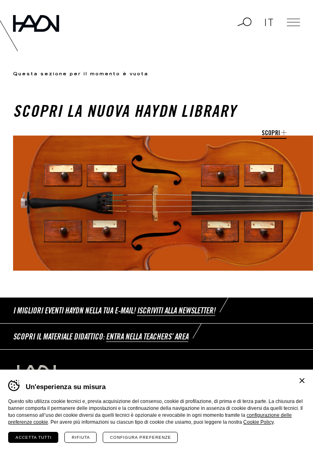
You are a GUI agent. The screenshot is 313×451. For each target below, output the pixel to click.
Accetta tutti (33, 437)
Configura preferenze (140, 437)
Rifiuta (81, 437)
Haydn (36, 23)
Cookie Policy (258, 422)
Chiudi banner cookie (302, 380)
